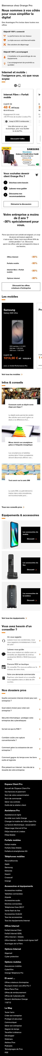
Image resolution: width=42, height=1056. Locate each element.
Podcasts (8, 1046)
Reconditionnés (11, 861)
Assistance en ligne (13, 815)
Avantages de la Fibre (14, 943)
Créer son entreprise (13, 1015)
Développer (9, 1035)
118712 (8, 1002)
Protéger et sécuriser (13, 1019)
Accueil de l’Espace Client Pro (17, 788)
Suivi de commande (13, 798)
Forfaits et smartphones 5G (16, 851)
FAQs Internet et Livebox (15, 831)
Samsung (9, 867)
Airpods (8, 897)
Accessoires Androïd (13, 914)
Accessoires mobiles (13, 890)
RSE (6, 1052)
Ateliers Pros (10, 1042)
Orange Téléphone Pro (14, 973)
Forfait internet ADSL (13, 933)
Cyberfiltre (9, 969)
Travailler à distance (13, 1032)
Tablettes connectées (14, 894)
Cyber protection (12, 956)
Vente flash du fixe (12, 910)
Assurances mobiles (13, 966)
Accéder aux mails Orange (16, 818)
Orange (8, 881)
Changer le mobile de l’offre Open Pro (20, 821)
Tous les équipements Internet (17, 920)
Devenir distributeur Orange (16, 999)
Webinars (9, 1039)
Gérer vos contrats (12, 802)
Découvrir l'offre (17, 138)
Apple (7, 864)
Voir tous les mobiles (11, 374)
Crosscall (9, 877)
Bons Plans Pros (11, 989)
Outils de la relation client (15, 805)
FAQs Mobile (10, 835)
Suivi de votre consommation (17, 795)
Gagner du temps (12, 1029)
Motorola (8, 871)
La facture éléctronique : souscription (20, 825)
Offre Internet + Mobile (14, 937)
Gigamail (8, 953)
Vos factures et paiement (15, 791)
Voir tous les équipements (13, 618)
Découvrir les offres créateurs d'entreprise (21, 286)
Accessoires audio (12, 900)
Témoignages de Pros (14, 1049)
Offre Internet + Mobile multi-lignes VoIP (21, 940)
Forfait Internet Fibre (13, 930)
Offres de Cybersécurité (15, 996)
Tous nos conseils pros (12, 507)
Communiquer (11, 1022)
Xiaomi (7, 874)
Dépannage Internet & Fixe (16, 828)
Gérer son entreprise (13, 1025)
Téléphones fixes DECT (14, 907)
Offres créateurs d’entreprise (17, 982)
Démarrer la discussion (21, 204)
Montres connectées (13, 904)
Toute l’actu (9, 1012)
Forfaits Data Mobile (13, 848)
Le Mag (8, 1008)
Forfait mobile (10, 844)
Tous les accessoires (13, 917)
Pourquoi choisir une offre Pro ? (18, 986)
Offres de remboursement (15, 992)
